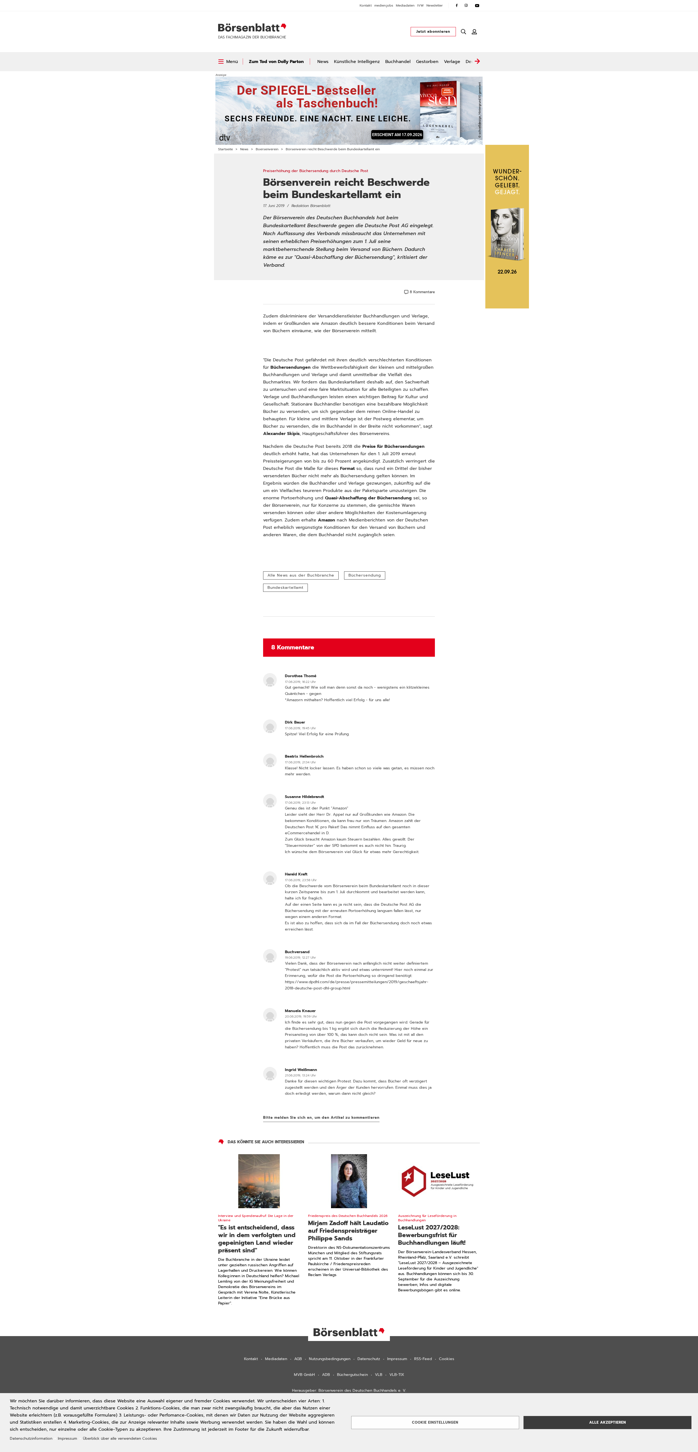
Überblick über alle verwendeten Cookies (120, 1438)
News (323, 61)
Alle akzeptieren (607, 1422)
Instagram (466, 5)
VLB (378, 1375)
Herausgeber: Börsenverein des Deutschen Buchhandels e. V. (349, 1390)
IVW (420, 5)
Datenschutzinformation (31, 1438)
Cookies (446, 1359)
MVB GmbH (304, 1375)
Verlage (452, 61)
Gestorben (427, 61)
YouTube (477, 5)
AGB (298, 1359)
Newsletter (434, 5)
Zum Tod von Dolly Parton (276, 61)
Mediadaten (405, 5)
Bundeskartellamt (285, 587)
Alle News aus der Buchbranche (300, 575)
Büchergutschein (352, 1375)
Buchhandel (398, 61)
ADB (326, 1375)
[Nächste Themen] (477, 62)
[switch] (228, 61)
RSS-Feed (423, 1359)
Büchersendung (364, 575)
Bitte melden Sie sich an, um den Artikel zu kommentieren (321, 1117)
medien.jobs (383, 5)
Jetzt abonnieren (433, 31)
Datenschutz (368, 1359)
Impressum (397, 1359)
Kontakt (366, 5)
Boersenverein (267, 149)
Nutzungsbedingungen (329, 1359)
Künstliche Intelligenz (357, 61)
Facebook (456, 5)
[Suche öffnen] (463, 31)
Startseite (225, 149)
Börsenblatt (252, 27)
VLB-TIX (396, 1375)
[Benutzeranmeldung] (474, 31)
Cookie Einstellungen (435, 1422)
